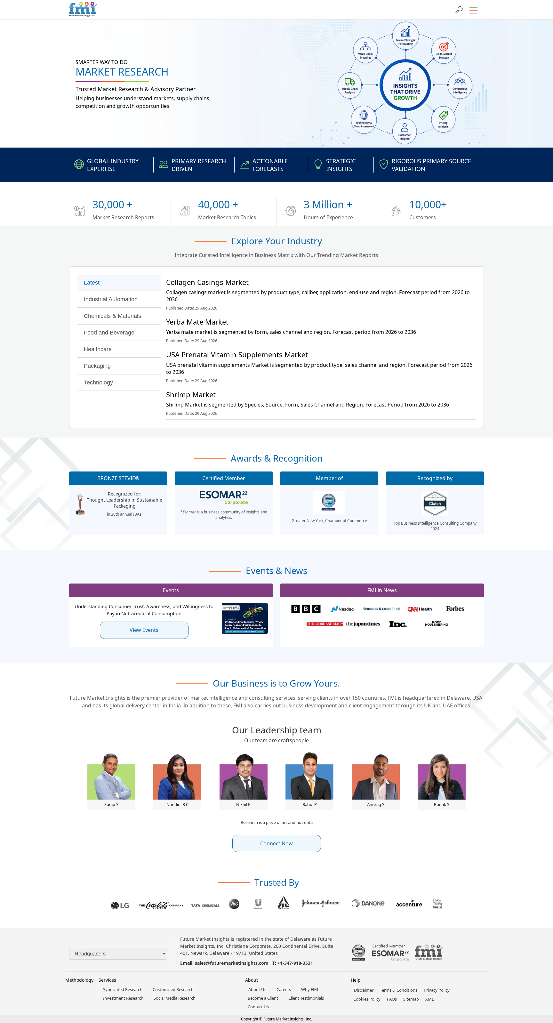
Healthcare (98, 349)
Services (107, 980)
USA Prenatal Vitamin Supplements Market (237, 354)
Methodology (79, 980)
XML (429, 999)
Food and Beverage (109, 332)
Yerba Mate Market (197, 321)
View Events (144, 629)
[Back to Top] (537, 968)
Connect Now (276, 843)
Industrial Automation (111, 299)
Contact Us (258, 1007)
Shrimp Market (191, 394)
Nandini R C (177, 804)
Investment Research (123, 998)
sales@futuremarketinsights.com (231, 963)
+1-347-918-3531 (295, 963)
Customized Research (173, 989)
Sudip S (111, 804)
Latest (92, 282)
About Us (257, 989)
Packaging (97, 366)
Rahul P (309, 804)
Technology (98, 382)
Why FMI (309, 989)
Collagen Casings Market (207, 282)
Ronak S (441, 804)
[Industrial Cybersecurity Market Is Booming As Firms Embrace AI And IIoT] (457, 610)
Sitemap (411, 999)
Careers (283, 989)
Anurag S (375, 804)
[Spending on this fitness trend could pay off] (419, 610)
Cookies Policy (367, 999)
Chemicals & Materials (112, 316)
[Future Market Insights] (83, 9)
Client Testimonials (306, 998)
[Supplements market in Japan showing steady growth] (363, 624)
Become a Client (263, 998)
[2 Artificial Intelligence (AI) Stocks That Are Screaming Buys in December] (325, 624)
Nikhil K (243, 804)
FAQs (392, 999)
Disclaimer (363, 990)
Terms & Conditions (398, 990)
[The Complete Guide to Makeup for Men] (439, 624)
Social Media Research (175, 998)
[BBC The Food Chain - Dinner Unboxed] (306, 610)
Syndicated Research (122, 989)
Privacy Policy (437, 990)
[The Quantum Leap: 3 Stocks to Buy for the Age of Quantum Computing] (343, 610)
